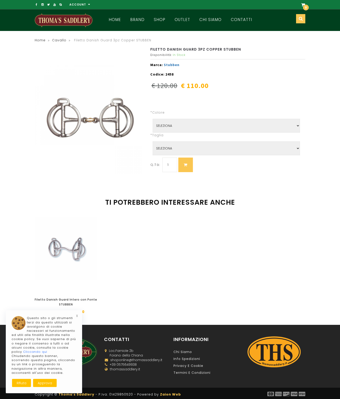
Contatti (241, 19)
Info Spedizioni (186, 358)
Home (115, 19)
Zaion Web (170, 394)
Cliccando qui (35, 352)
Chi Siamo (210, 19)
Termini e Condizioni (191, 372)
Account (78, 4)
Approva (45, 383)
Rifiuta (21, 383)
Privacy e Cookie (188, 365)
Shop (159, 19)
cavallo (59, 40)
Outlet (182, 19)
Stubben (171, 64)
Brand (137, 19)
